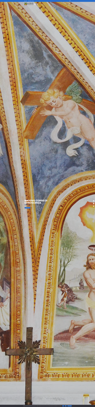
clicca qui (27, 207)
